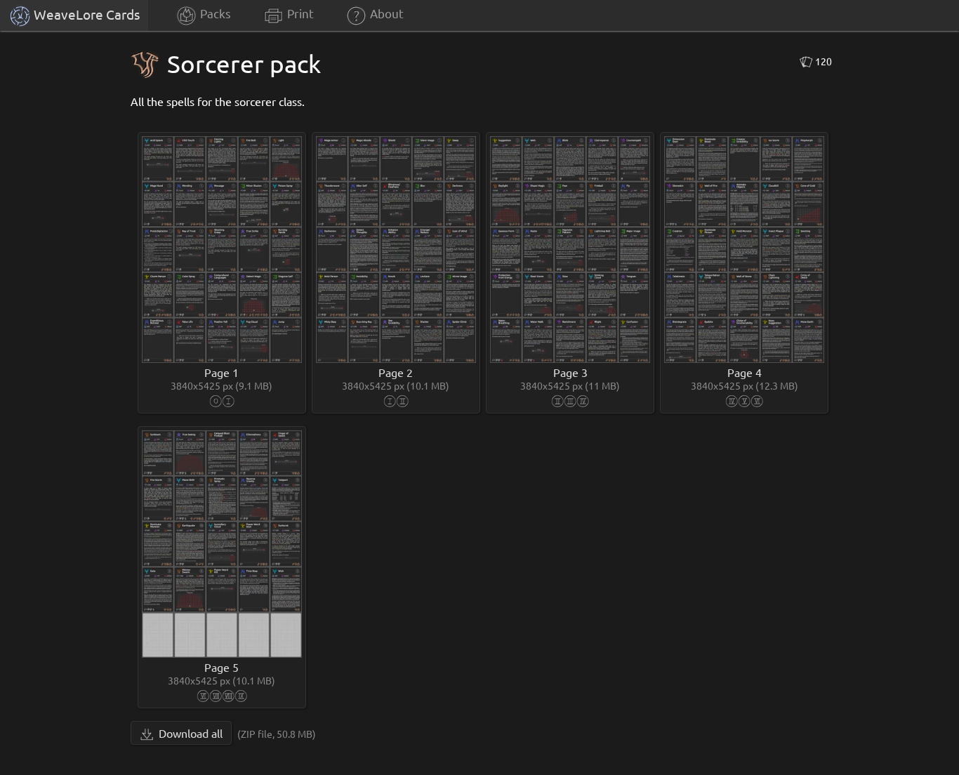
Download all (189, 733)
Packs (214, 13)
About (385, 13)
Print (299, 13)
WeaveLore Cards (85, 14)
